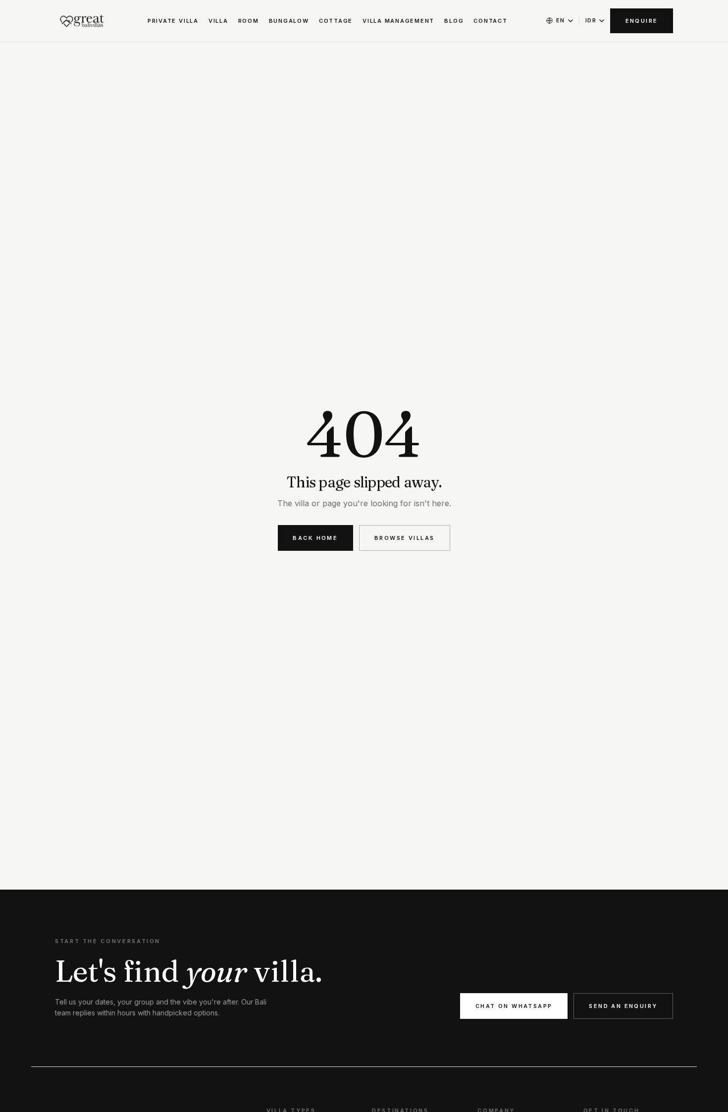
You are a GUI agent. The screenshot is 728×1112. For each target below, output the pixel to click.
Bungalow (289, 20)
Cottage (336, 20)
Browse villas (404, 537)
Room (248, 20)
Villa (218, 20)
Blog (454, 20)
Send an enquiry (623, 1006)
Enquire (641, 20)
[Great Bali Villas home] (82, 21)
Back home (315, 537)
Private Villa (173, 20)
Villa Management (398, 20)
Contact (490, 20)
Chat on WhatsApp (514, 1006)
